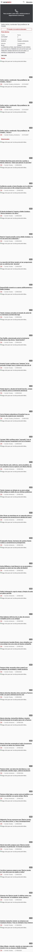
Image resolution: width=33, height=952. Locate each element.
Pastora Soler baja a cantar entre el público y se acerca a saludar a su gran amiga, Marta (16, 795)
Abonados (29, 2)
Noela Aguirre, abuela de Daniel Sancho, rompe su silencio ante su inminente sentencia (16, 389)
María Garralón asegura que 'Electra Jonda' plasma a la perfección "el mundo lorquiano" (15, 845)
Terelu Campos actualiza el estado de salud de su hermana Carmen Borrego (15, 313)
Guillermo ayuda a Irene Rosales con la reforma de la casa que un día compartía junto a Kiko (16, 187)
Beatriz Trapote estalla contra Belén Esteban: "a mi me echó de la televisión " (16, 237)
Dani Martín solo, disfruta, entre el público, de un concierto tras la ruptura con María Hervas (16, 465)
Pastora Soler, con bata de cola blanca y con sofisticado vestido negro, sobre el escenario (15, 770)
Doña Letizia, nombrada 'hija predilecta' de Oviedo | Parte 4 (14, 131)
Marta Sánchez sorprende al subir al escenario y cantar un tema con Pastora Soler (16, 744)
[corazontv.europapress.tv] (9, 2)
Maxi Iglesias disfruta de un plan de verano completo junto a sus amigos (15, 617)
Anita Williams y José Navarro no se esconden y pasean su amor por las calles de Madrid (16, 567)
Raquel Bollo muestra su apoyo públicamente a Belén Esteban (16, 288)
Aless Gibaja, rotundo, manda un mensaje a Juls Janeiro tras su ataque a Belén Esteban (16, 947)
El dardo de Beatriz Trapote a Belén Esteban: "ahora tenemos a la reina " (15, 212)
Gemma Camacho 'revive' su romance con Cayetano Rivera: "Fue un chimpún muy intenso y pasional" (16, 922)
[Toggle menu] (1, 2)
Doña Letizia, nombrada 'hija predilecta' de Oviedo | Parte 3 (14, 106)
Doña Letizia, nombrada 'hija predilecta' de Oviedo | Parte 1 (14, 81)
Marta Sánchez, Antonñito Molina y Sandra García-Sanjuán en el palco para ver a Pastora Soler (15, 719)
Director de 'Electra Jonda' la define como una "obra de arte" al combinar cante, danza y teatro (15, 896)
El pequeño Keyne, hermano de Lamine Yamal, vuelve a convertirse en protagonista (15, 541)
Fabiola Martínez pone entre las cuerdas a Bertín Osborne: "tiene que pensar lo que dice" (16, 161)
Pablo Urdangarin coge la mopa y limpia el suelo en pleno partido (16, 592)
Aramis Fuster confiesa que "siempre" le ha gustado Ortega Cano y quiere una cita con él (15, 364)
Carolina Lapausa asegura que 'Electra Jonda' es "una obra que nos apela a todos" (15, 871)
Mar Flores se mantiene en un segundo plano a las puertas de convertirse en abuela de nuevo (16, 516)
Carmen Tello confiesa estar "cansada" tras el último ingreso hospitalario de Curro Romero (15, 440)
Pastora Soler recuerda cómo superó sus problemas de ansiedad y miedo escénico (14, 668)
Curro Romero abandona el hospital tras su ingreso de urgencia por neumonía (15, 415)
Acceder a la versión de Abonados (17, 29)
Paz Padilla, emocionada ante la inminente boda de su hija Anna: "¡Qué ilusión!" (14, 339)
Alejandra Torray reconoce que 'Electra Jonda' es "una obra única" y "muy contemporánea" (15, 820)
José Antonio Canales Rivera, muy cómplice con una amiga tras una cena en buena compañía (16, 643)
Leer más (4, 55)
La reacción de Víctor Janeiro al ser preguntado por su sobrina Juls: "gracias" (16, 263)
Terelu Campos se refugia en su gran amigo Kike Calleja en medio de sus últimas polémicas (16, 491)
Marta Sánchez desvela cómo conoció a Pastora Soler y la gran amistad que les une (16, 693)
